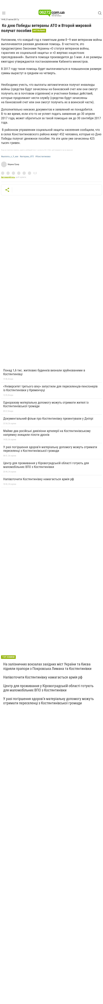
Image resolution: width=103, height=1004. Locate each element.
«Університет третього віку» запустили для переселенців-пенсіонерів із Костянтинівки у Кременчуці (50, 388)
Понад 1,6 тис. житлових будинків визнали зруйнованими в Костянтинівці (44, 372)
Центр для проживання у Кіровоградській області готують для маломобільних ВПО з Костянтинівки (46, 465)
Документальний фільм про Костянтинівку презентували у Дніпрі (48, 418)
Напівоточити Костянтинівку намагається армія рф (38, 479)
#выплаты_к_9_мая (9, 156)
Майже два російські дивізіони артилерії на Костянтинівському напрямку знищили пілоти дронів (47, 433)
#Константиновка (42, 156)
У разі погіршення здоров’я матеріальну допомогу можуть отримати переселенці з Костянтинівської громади (50, 449)
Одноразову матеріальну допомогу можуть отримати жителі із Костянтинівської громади (46, 404)
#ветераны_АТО (27, 156)
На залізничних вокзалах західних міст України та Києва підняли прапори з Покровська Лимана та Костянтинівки (47, 666)
